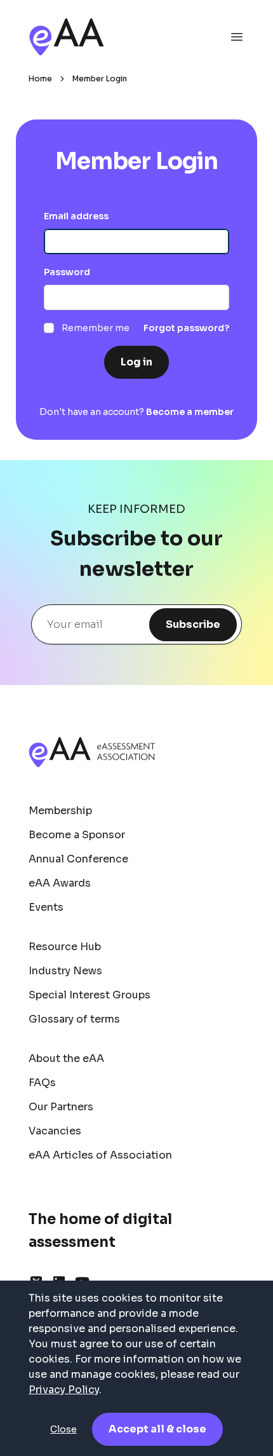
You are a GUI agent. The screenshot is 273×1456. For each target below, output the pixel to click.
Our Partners (61, 1106)
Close (63, 1429)
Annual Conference (78, 859)
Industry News (65, 970)
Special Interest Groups (89, 995)
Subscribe (193, 624)
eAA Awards (60, 883)
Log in (136, 362)
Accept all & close (157, 1429)
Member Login (99, 78)
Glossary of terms (74, 1019)
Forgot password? (186, 328)
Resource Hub (65, 946)
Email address (76, 216)
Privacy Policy (64, 1389)
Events (46, 907)
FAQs (42, 1082)
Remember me (96, 328)
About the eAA (66, 1058)
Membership (60, 810)
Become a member (190, 412)
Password (67, 272)
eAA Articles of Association (100, 1155)
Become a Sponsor (77, 834)
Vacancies (55, 1131)
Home (40, 78)
